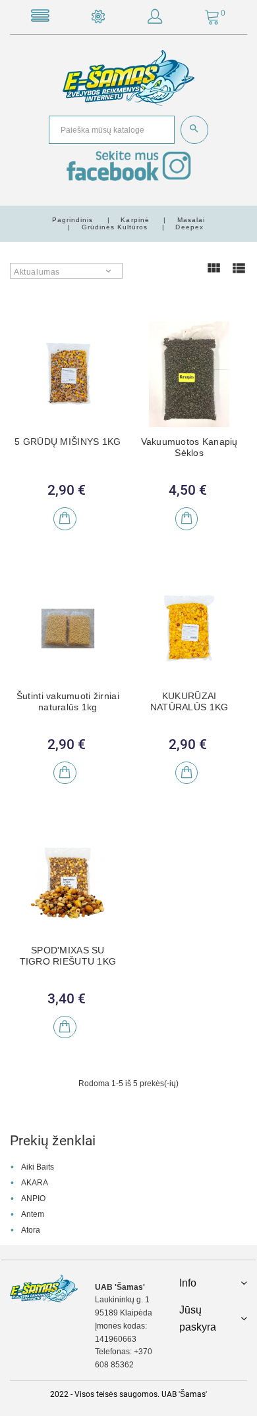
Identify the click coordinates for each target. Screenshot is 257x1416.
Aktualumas (37, 272)
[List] (238, 274)
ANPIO (33, 1198)
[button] (155, 19)
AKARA (34, 1182)
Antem (32, 1214)
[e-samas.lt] (128, 77)
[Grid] (213, 274)
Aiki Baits (37, 1167)
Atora (30, 1230)
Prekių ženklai (53, 1141)
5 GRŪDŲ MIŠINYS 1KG (67, 442)
